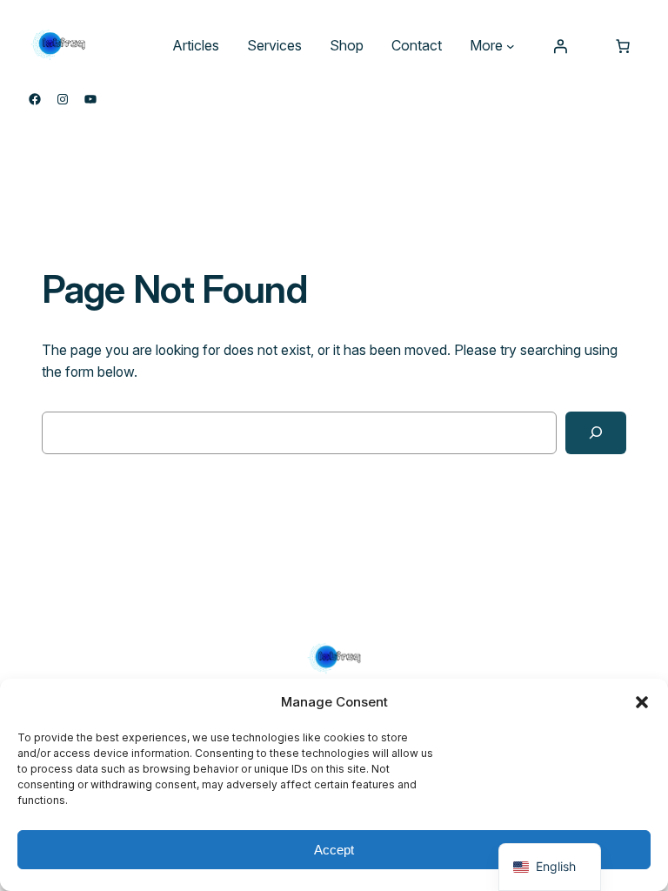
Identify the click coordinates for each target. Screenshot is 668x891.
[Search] (595, 433)
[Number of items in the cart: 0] (622, 46)
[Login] (560, 46)
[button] (642, 702)
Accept (334, 849)
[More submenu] (510, 46)
